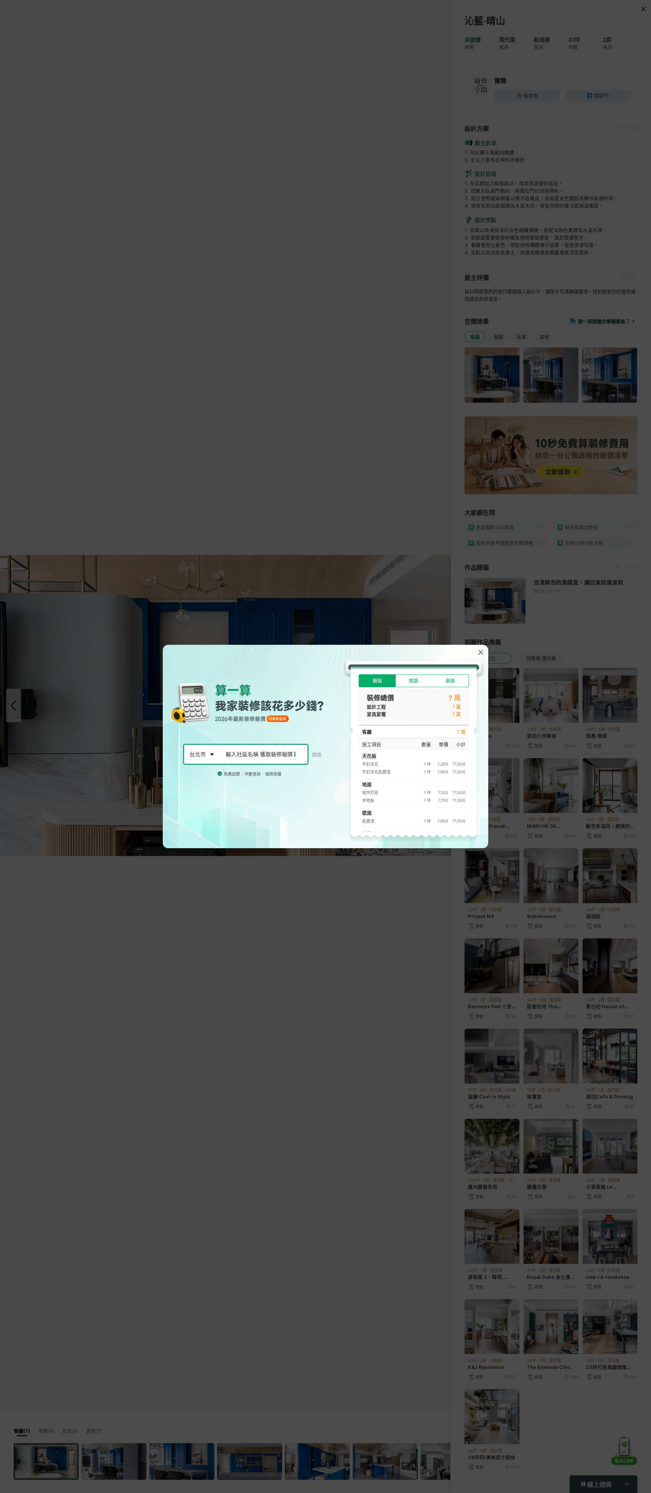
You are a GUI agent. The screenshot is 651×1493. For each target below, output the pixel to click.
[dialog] (325, 746)
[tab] (377, 680)
